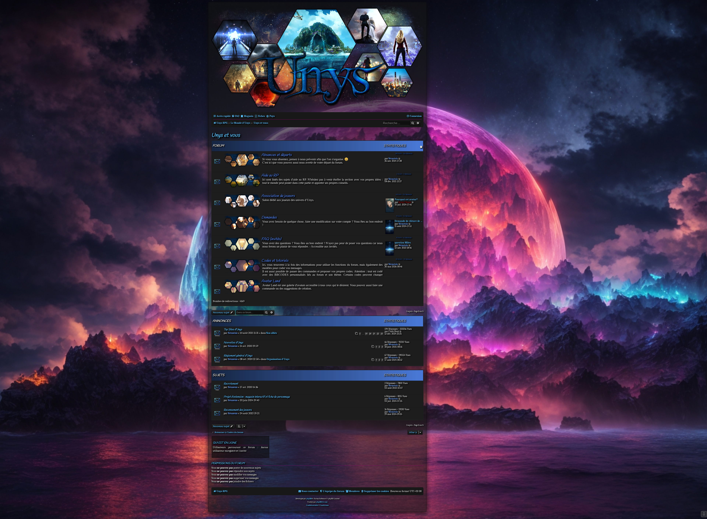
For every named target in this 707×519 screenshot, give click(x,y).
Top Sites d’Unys (233, 329)
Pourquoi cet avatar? (406, 199)
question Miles (403, 242)
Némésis (393, 158)
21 (374, 334)
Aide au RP (269, 175)
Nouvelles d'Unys (233, 343)
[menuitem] (235, 116)
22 (378, 334)
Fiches (261, 116)
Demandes (269, 217)
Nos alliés (271, 333)
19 (366, 334)
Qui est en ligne (224, 443)
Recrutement (231, 384)
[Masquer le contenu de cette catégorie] (421, 147)
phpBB (309, 499)
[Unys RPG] (317, 56)
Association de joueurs (278, 195)
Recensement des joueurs (238, 410)
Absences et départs (276, 155)
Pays (272, 116)
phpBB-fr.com (322, 502)
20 (370, 334)
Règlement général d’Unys (238, 356)
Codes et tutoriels (274, 260)
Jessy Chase (405, 202)
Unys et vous (225, 135)
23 (382, 334)
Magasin (248, 116)
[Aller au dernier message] (401, 331)
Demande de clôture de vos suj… (408, 221)
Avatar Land (270, 281)
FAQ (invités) (271, 239)
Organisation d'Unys (278, 359)
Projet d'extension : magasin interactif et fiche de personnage (257, 397)
